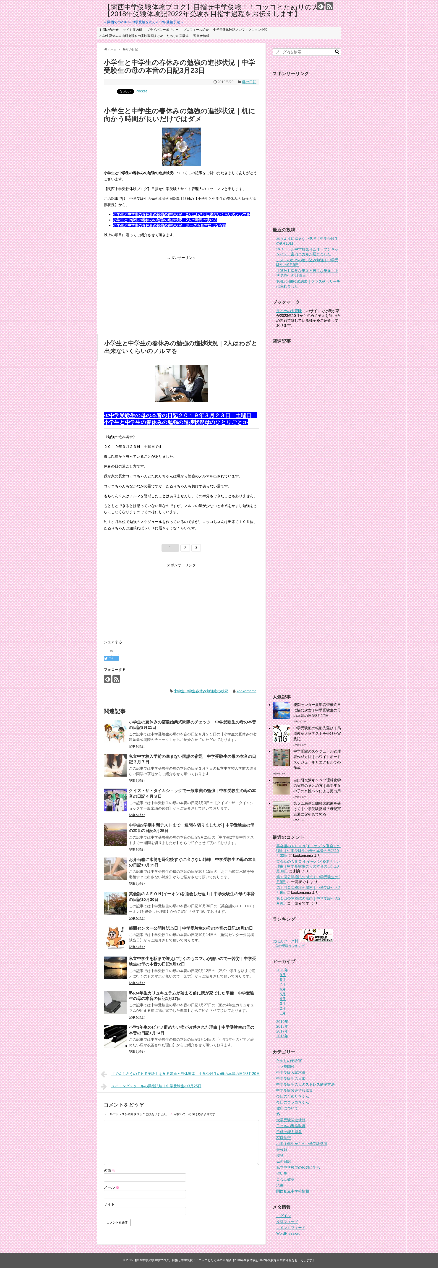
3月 (283, 1004)
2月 (283, 1008)
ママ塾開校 (285, 1067)
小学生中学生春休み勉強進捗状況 (201, 691)
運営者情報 (201, 36)
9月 (283, 975)
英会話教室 (285, 1179)
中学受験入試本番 (290, 1073)
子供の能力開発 (289, 1132)
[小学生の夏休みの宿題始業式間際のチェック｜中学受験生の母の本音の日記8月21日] (115, 731)
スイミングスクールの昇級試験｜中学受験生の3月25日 (156, 1086)
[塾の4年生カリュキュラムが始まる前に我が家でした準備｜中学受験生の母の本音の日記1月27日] (115, 1002)
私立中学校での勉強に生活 (298, 1167)
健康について (287, 1108)
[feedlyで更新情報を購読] (320, 6)
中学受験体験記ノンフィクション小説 (240, 29)
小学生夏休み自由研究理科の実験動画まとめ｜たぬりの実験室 (144, 36)
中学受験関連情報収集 (294, 1090)
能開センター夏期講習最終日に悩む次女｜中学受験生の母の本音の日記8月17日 (317, 710)
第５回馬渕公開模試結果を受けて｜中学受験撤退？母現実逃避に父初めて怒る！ (317, 808)
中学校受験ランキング (289, 946)
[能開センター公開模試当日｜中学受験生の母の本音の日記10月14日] (115, 937)
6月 (283, 989)
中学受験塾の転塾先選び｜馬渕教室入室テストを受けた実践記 (317, 733)
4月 (283, 999)
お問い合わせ (109, 29)
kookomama (246, 691)
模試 (280, 1156)
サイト (109, 1204)
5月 (283, 994)
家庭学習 (283, 1138)
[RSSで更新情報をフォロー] (329, 6)
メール (111, 1187)
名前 (110, 1171)
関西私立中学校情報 (292, 1191)
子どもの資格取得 (290, 1126)
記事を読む (137, 746)
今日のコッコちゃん (292, 1102)
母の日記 (249, 82)
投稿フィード (287, 1222)
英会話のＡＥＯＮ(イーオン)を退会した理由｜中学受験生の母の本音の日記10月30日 (308, 851)
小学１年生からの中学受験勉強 (301, 1144)
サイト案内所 (132, 29)
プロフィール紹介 (196, 29)
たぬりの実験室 (289, 1061)
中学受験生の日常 (290, 1078)
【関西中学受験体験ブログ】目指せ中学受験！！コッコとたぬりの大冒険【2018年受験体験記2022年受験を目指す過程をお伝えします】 (218, 10)
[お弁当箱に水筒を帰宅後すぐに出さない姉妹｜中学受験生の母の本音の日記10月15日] (115, 869)
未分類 (281, 1150)
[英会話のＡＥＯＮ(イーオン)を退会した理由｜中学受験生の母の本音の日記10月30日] (115, 903)
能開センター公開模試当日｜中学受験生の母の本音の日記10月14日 (191, 928)
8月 (283, 980)
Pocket (141, 91)
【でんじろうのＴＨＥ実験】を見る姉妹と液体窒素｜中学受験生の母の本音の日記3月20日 (185, 1074)
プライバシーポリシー (163, 29)
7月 (283, 984)
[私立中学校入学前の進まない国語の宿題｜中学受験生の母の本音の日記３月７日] (115, 765)
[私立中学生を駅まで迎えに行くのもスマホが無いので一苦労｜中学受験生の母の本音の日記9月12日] (115, 968)
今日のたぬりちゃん (292, 1096)
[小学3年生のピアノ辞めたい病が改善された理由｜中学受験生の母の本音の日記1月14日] (115, 1036)
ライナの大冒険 (289, 311)
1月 (283, 1013)
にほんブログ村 (285, 941)
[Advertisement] (181, 293)
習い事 (281, 1173)
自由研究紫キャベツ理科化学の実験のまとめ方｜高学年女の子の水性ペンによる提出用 (317, 785)
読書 (280, 1185)
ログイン (283, 1216)
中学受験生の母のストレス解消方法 (305, 1084)
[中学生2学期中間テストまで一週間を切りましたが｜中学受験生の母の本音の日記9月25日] (115, 834)
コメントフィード (290, 1228)
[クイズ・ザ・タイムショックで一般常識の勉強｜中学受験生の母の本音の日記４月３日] (115, 800)
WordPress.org (288, 1233)
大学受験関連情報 (290, 1120)
